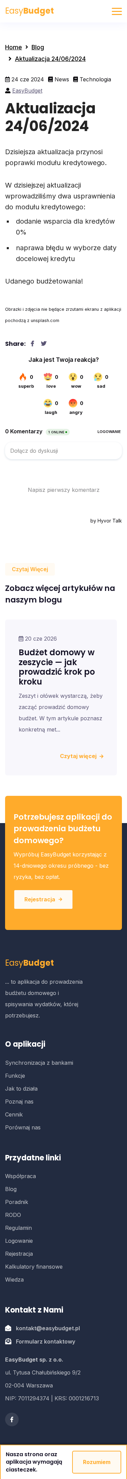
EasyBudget (27, 90)
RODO (13, 1214)
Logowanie (19, 1240)
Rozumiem (96, 1462)
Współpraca (20, 1176)
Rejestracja (39, 899)
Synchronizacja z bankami (39, 1062)
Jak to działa (21, 1088)
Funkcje (15, 1075)
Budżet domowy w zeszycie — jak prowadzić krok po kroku (57, 667)
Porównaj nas (23, 1127)
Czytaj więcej (79, 756)
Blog (37, 47)
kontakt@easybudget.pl (48, 1328)
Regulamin (18, 1227)
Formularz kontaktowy (45, 1341)
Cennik (14, 1114)
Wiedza (14, 1279)
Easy (29, 10)
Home (13, 47)
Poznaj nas (19, 1101)
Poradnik (16, 1202)
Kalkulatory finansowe (34, 1266)
